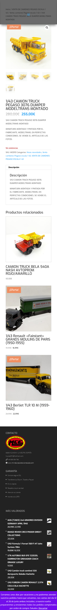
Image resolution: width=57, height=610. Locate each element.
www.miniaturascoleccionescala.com (20, 463)
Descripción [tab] (13, 167)
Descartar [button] (43, 608)
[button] (47, 27)
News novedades (34, 152)
